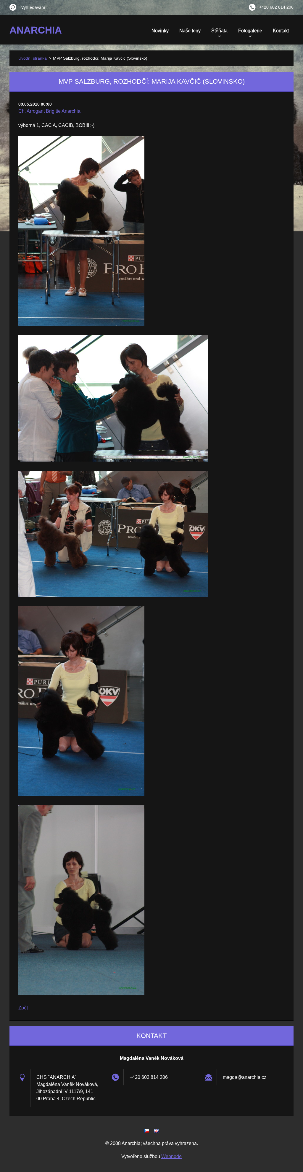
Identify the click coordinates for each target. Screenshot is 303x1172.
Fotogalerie (250, 30)
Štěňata (219, 30)
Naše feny (190, 30)
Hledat (13, 7)
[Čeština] (146, 1130)
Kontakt (281, 30)
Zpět (23, 1007)
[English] (156, 1130)
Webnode (171, 1156)
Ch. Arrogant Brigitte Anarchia (49, 111)
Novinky (160, 30)
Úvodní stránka (32, 58)
